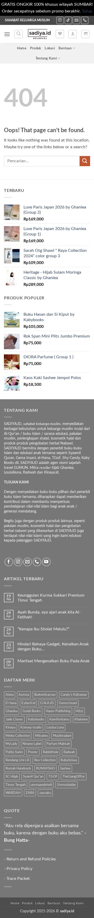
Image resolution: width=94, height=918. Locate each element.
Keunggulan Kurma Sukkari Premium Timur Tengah (50, 597)
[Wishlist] (60, 34)
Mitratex (41, 735)
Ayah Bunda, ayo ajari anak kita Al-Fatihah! (49, 614)
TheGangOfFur (73, 776)
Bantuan (65, 48)
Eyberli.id (28, 703)
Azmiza (24, 694)
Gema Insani (68, 703)
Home (21, 48)
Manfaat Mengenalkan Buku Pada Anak (53, 661)
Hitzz (79, 711)
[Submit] (85, 161)
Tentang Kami (46, 58)
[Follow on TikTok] (68, 20)
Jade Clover (14, 719)
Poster (33, 752)
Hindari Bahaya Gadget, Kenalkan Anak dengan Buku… (53, 646)
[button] (7, 34)
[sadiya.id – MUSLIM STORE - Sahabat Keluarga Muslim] (39, 34)
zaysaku (45, 792)
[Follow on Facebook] (8, 562)
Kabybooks (36, 719)
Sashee (65, 768)
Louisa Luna (55, 727)
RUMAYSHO (45, 768)
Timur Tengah (15, 784)
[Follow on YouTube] (46, 562)
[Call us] (85, 20)
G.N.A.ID (47, 703)
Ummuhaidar (66, 784)
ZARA (30, 792)
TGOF (52, 776)
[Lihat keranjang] (85, 34)
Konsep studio (31, 727)
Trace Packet (18, 878)
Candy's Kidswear (74, 694)
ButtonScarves (45, 694)
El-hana (10, 703)
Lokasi (50, 48)
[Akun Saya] (72, 34)
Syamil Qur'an (33, 776)
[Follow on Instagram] (60, 20)
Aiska (9, 694)
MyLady (11, 743)
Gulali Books (31, 711)
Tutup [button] (87, 11)
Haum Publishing (58, 711)
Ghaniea (11, 711)
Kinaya (10, 727)
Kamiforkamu (59, 719)
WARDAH (13, 792)
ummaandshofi (41, 784)
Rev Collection (45, 760)
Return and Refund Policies (31, 859)
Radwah (69, 752)
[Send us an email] (76, 20)
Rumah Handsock (18, 768)
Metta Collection (17, 735)
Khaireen (81, 719)
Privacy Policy (19, 869)
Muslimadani (62, 735)
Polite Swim (14, 752)
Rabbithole (50, 752)
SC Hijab (11, 776)
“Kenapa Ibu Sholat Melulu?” (43, 629)
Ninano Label (32, 743)
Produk (35, 48)
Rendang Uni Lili (17, 760)
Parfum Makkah (58, 743)
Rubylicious (69, 760)
